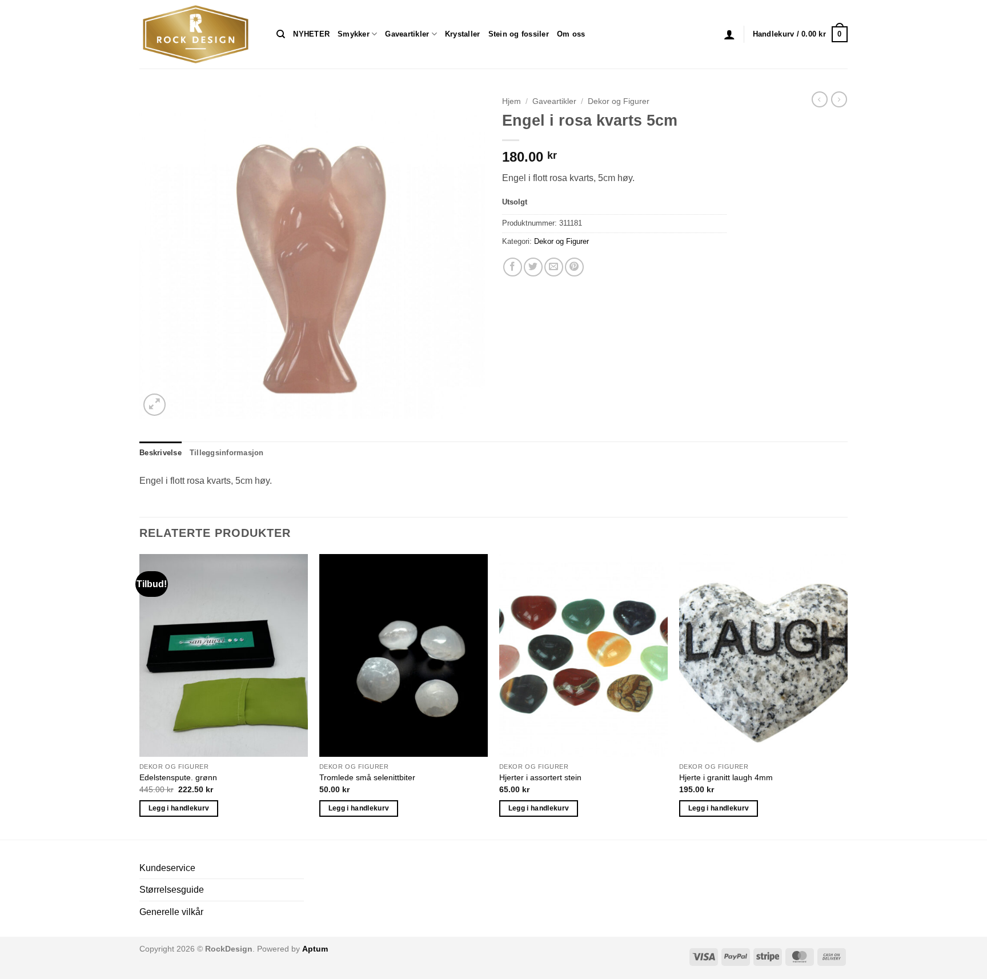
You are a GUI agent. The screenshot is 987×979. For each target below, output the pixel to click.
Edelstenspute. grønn (178, 777)
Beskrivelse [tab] (160, 452)
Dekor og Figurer (618, 101)
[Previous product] (839, 99)
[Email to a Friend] (553, 267)
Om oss (571, 34)
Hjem (511, 101)
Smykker (354, 34)
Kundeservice (167, 868)
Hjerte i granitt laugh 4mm (726, 777)
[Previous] (140, 695)
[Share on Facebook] (512, 267)
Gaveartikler (407, 34)
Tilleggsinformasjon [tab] (227, 452)
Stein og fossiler (518, 34)
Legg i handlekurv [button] (179, 808)
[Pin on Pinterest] (574, 267)
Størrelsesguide (171, 889)
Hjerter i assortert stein (540, 777)
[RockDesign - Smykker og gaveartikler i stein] (199, 34)
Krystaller (462, 34)
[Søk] (280, 34)
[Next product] (820, 99)
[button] (729, 34)
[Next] (847, 695)
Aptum (315, 948)
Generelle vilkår (171, 912)
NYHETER (311, 34)
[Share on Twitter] (533, 267)
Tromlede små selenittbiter (367, 777)
